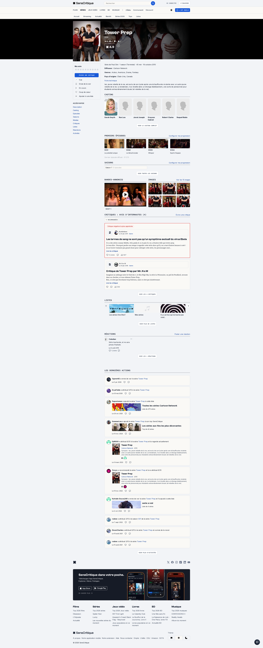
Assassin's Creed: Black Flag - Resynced (121, 618)
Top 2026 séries (99, 611)
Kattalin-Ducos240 (120, 499)
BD (153, 606)
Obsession (77, 614)
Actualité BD (156, 623)
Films (76, 606)
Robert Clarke (168, 117)
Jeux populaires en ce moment (121, 624)
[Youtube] (189, 563)
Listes (108, 300)
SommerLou (117, 421)
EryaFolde (116, 390)
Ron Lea (122, 117)
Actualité (76, 620)
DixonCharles (117, 530)
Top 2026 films (79, 611)
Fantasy (135, 72)
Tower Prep (128, 28)
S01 (139, 519)
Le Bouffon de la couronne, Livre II (139, 618)
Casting (108, 94)
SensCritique (108, 28)
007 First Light (118, 614)
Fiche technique (110, 81)
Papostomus (117, 401)
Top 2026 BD (157, 611)
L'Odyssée (77, 617)
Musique (176, 606)
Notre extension (108, 638)
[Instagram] (176, 563)
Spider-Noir (97, 614)
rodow (114, 519)
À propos (76, 638)
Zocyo (114, 470)
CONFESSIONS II (178, 614)
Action (121, 28)
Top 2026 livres (138, 611)
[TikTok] (180, 563)
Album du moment (179, 620)
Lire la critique (112, 251)
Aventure (121, 72)
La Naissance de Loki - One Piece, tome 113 (161, 618)
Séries (116, 28)
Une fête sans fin (158, 614)
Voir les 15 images (183, 180)
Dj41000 (115, 441)
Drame (128, 72)
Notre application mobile (91, 638)
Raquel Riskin (182, 117)
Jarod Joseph (139, 117)
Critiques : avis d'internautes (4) (125, 214)
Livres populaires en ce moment (141, 624)
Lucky (95, 617)
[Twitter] (168, 563)
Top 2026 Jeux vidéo (120, 611)
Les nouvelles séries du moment (102, 621)
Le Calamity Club (138, 614)
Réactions (110, 334)
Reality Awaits (177, 617)
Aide (117, 638)
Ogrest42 (116, 379)
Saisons (108, 162)
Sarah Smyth (109, 117)
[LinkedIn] (184, 563)
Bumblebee (123, 231)
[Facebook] (172, 563)
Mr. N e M (122, 263)
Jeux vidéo (118, 606)
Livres (135, 606)
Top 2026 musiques (179, 611)
